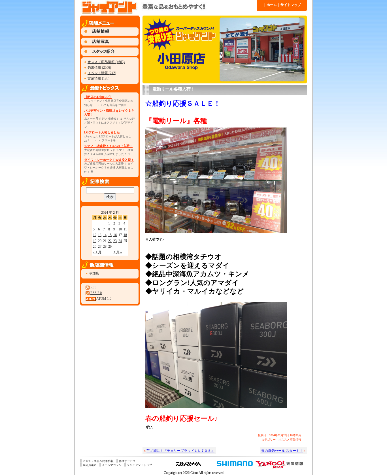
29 (110, 247)
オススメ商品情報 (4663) (106, 62)
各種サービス (127, 461)
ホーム (270, 5)
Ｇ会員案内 (89, 465)
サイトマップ (289, 5)
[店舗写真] (110, 44)
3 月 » (117, 252)
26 (94, 247)
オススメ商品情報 (289, 439)
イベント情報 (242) (102, 73)
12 (94, 235)
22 (110, 241)
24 (120, 241)
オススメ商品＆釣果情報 (98, 461)
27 (99, 247)
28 (105, 247)
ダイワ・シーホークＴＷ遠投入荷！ (109, 159)
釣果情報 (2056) (99, 68)
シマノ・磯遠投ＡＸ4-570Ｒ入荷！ (108, 146)
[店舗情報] (110, 34)
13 (99, 235)
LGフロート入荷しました (102, 132)
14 (105, 235)
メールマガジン (112, 465)
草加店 (94, 273)
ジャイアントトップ (139, 465)
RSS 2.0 (96, 293)
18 (125, 235)
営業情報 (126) (98, 78)
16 (115, 235)
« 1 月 (97, 252)
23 (115, 241)
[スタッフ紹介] (110, 55)
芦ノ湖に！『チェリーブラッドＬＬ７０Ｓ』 (180, 451)
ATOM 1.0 (103, 299)
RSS (93, 287)
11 (125, 229)
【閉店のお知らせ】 (98, 97)
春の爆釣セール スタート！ (282, 451)
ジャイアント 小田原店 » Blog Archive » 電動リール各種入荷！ (168, 7)
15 (110, 235)
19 (94, 241)
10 (120, 229)
